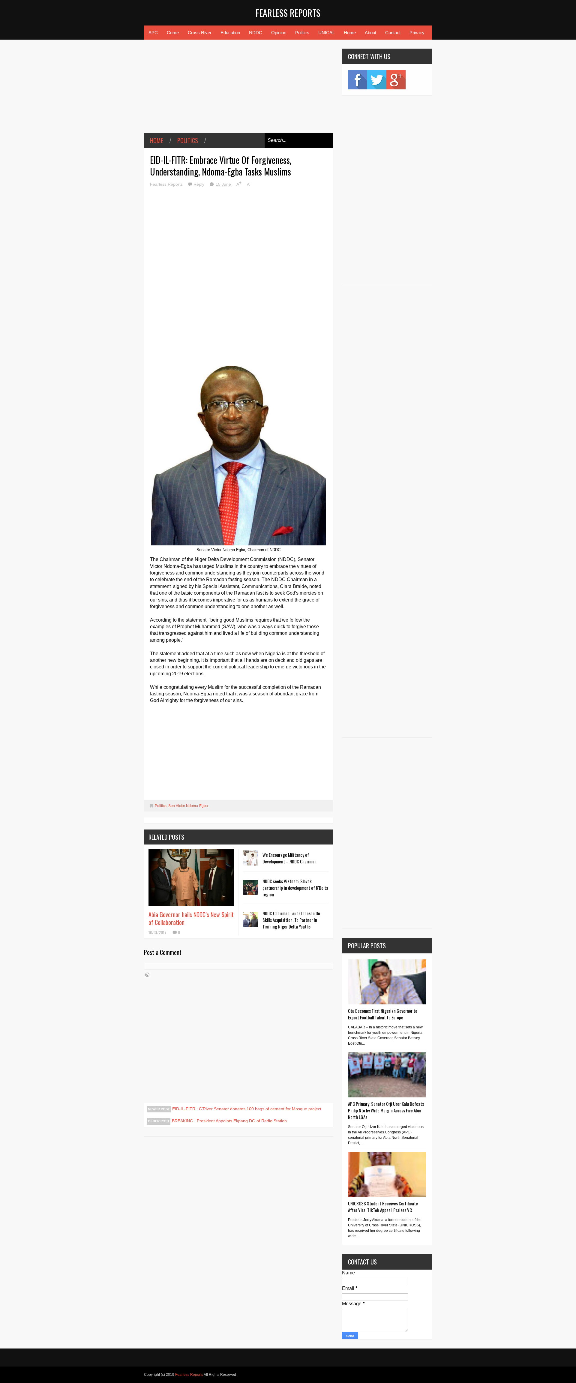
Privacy (417, 32)
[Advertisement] (238, 91)
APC (153, 32)
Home (350, 32)
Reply (200, 184)
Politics (302, 32)
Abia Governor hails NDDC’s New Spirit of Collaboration (191, 918)
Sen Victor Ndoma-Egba (188, 806)
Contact (392, 32)
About (370, 32)
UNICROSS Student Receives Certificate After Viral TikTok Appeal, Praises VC (383, 1206)
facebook (357, 79)
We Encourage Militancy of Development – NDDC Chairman (289, 858)
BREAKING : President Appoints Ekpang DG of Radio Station (229, 1120)
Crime (173, 32)
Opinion (278, 32)
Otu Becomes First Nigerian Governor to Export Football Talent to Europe (382, 1014)
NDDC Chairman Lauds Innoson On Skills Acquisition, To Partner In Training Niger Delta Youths (291, 920)
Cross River (200, 32)
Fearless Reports (288, 13)
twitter (376, 79)
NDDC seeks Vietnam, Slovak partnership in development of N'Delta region (295, 888)
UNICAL (326, 32)
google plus (396, 79)
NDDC (255, 32)
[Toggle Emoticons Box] (147, 975)
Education (230, 32)
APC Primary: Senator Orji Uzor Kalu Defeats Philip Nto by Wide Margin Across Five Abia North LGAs (386, 1110)
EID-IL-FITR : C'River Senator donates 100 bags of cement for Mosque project (246, 1108)
